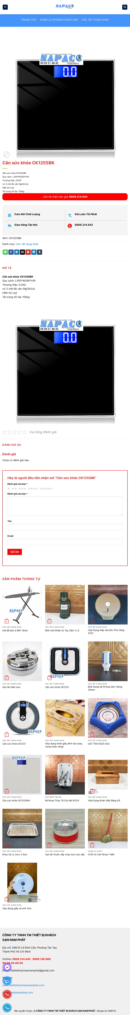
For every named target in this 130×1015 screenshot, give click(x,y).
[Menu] (5, 7)
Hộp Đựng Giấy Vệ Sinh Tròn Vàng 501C (106, 631)
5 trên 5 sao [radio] (45, 489)
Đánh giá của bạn (17, 484)
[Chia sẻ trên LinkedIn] (33, 252)
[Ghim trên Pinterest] (28, 252)
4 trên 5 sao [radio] (32, 489)
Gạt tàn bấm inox (11, 687)
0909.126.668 (42, 959)
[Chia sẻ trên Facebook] (11, 252)
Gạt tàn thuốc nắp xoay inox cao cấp (64, 854)
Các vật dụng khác (95, 19)
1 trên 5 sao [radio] (8, 489)
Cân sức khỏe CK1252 (57, 687)
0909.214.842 (22, 959)
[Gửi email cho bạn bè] (22, 252)
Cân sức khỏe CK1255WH (16, 800)
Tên (9, 521)
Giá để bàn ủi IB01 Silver (15, 630)
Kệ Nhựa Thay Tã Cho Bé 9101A (62, 800)
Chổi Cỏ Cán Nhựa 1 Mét (101, 854)
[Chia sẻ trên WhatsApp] (5, 252)
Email (10, 536)
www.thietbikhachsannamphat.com (23, 985)
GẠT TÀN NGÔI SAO (99, 743)
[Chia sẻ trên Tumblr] (39, 252)
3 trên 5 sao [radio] (22, 489)
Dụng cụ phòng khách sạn (59, 19)
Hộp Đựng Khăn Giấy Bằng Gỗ (104, 800)
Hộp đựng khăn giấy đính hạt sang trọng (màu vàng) (63, 745)
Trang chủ (28, 19)
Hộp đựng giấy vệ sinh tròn (16, 908)
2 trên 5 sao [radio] (14, 489)
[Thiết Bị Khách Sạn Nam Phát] (65, 7)
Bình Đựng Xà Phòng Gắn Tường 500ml (105, 688)
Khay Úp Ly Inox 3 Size (14, 854)
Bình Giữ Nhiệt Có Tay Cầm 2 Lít (62, 630)
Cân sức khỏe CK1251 (14, 743)
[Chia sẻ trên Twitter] (16, 252)
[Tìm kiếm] (124, 7)
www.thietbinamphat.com (17, 992)
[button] (6, 154)
